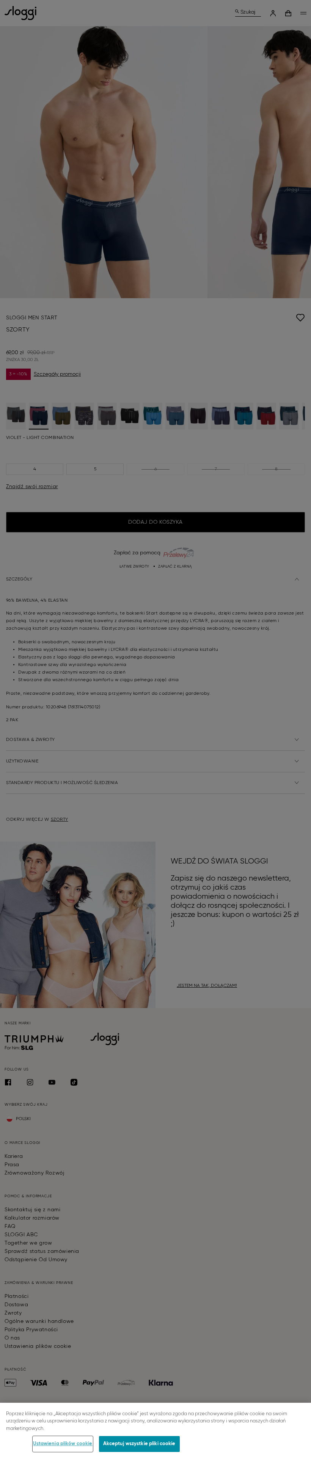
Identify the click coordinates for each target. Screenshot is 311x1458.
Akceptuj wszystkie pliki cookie (139, 1443)
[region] (155, 1430)
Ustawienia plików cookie (62, 1443)
